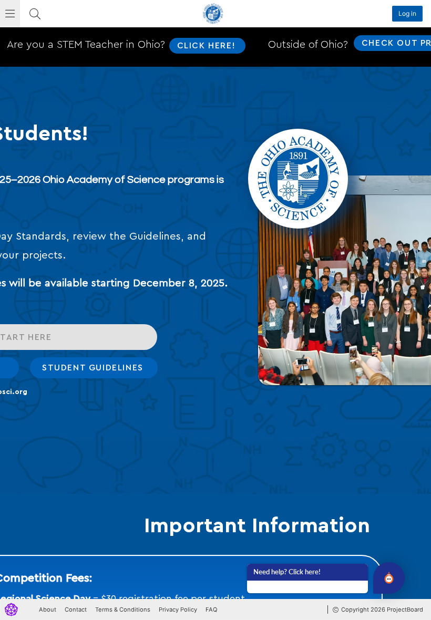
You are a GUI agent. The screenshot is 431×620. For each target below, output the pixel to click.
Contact (76, 609)
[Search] (34, 13)
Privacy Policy (178, 609)
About (47, 609)
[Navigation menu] (10, 13)
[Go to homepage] (11, 609)
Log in (407, 13)
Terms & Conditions (122, 609)
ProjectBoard (405, 609)
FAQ (212, 609)
